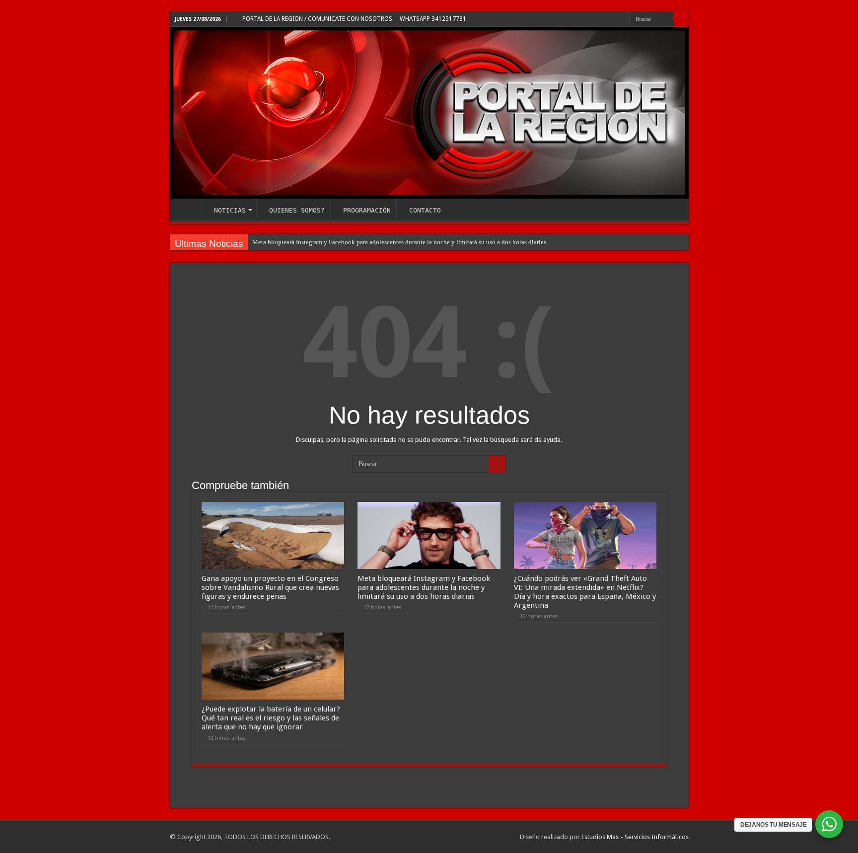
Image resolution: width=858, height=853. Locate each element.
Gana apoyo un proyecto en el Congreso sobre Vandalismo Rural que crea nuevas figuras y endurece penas (270, 587)
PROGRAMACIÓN (367, 210)
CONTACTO (425, 210)
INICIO (188, 209)
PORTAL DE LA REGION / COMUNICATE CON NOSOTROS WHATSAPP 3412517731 (353, 18)
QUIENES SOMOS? (297, 210)
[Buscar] (681, 18)
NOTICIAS (230, 210)
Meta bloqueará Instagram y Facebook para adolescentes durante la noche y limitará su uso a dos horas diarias (399, 242)
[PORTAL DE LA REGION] (429, 113)
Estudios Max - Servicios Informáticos (635, 837)
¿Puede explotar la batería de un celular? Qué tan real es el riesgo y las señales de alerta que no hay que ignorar (271, 718)
